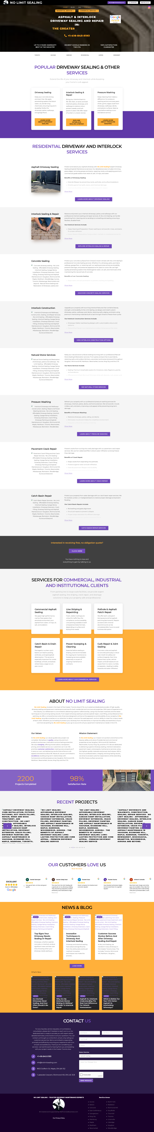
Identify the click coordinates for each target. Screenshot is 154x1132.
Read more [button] (29, 892)
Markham (93, 1125)
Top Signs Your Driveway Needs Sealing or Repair (42, 936)
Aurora (92, 1102)
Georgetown (94, 1113)
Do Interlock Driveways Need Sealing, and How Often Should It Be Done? (40, 1003)
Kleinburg (93, 1119)
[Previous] (7, 826)
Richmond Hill (113, 1107)
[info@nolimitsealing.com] (34, 1063)
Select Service (84, 1052)
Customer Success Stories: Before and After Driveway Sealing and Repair (107, 937)
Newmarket (94, 1128)
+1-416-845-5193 (44, 1056)
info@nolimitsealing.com (47, 1063)
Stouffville (111, 1110)
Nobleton (111, 1105)
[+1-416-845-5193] (34, 1056)
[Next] (146, 826)
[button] (73, 11)
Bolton (92, 1105)
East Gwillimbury (95, 1110)
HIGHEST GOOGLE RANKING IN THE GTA (77, 46)
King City (93, 1116)
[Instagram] (149, 7)
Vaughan (111, 1125)
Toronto (110, 1116)
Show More (68, 191)
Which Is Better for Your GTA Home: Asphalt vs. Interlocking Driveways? (111, 1003)
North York (111, 1102)
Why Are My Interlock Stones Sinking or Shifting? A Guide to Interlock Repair (64, 1003)
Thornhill (111, 1113)
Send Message (86, 1080)
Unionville (111, 1119)
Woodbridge (112, 1128)
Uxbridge (111, 1122)
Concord (93, 1107)
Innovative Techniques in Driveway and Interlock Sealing (74, 937)
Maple (92, 1122)
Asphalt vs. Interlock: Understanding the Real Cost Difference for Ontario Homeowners (88, 1003)
